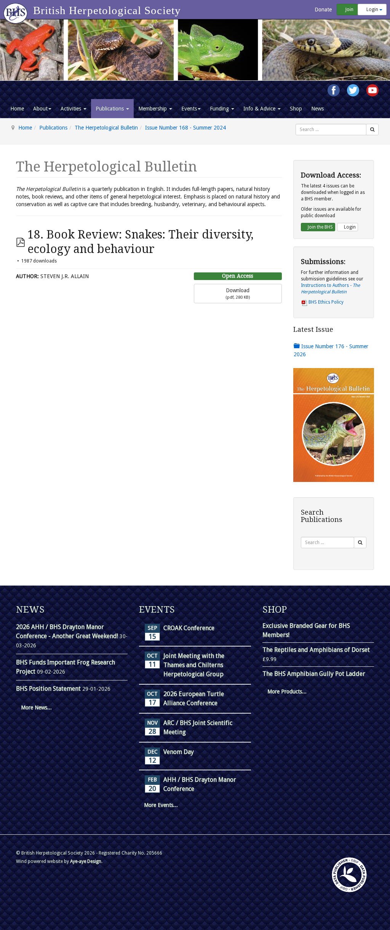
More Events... (161, 805)
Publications (110, 109)
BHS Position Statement (49, 688)
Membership (153, 109)
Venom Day (178, 752)
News (317, 109)
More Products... (287, 691)
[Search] (372, 129)
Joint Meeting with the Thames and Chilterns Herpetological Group (193, 665)
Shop (296, 109)
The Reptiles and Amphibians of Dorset (316, 649)
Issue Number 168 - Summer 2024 (185, 128)
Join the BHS (320, 227)
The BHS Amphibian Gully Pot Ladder (313, 673)
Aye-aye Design (85, 861)
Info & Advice (260, 109)
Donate (322, 9)
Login (372, 9)
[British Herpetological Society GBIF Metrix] (349, 875)
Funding (220, 109)
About (40, 109)
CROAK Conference (188, 628)
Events (189, 109)
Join (348, 9)
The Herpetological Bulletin (106, 128)
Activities (72, 109)
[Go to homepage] (16, 9)
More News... (36, 707)
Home (17, 109)
